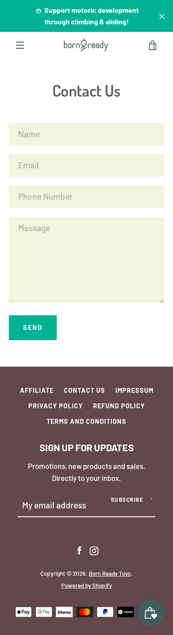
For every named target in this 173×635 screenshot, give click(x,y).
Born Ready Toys (110, 573)
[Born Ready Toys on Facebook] (79, 549)
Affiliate (37, 390)
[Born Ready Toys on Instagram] (94, 549)
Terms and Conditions (86, 421)
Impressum (134, 390)
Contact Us (84, 390)
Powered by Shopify (86, 585)
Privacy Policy (55, 406)
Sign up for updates (86, 447)
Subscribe (127, 499)
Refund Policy (119, 406)
